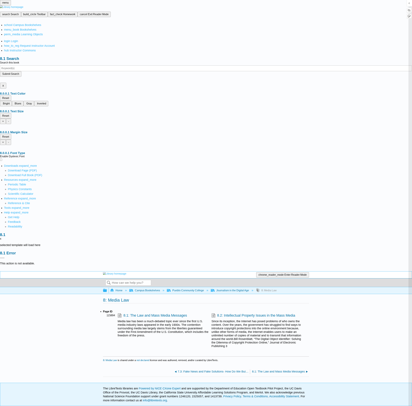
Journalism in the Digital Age (233, 290)
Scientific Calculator (20, 193)
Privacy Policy (232, 396)
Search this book (9, 62)
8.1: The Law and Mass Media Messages (155, 315)
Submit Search (10, 73)
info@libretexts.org (154, 400)
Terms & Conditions (255, 396)
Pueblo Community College (188, 290)
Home (119, 290)
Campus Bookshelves (147, 290)
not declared (143, 360)
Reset (5, 98)
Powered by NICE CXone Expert (160, 388)
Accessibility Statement (284, 396)
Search (109, 283)
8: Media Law (110, 360)
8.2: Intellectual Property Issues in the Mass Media (256, 315)
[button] (14, 221)
